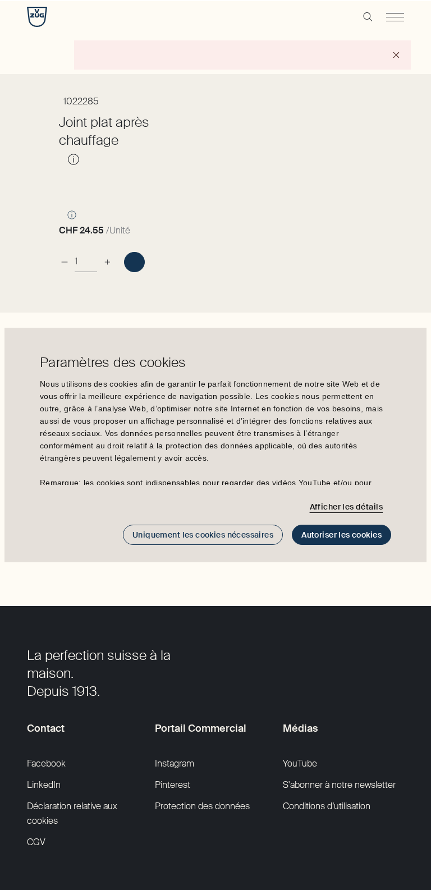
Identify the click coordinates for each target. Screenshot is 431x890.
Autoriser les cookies (341, 535)
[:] (134, 262)
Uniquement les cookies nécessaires (202, 535)
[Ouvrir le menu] (395, 17)
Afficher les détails (346, 507)
